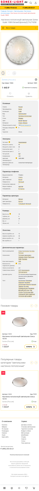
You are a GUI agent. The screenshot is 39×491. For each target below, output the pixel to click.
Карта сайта (5, 437)
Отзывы (23, 437)
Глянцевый (22, 203)
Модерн (21, 118)
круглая (21, 186)
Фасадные (31, 288)
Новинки (4, 433)
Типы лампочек (25, 443)
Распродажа (5, 431)
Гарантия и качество (27, 429)
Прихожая (31, 257)
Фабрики (4, 427)
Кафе (20, 259)
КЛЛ (20, 270)
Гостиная (21, 255)
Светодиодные (23, 272)
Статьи (23, 441)
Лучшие (33, 284)
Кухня (25, 257)
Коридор (24, 259)
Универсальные (23, 288)
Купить (29, 347)
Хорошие (21, 282)
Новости (23, 439)
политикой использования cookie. (20, 467)
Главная (3, 11)
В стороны (21, 189)
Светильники (18, 11)
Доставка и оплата (26, 425)
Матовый (21, 182)
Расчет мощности (26, 125)
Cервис (24, 421)
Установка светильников (28, 427)
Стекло (20, 123)
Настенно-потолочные (25, 116)
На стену (26, 286)
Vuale (20, 111)
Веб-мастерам (25, 433)
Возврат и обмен (26, 431)
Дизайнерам (24, 435)
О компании (7, 421)
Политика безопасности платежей (19, 455)
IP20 (20, 261)
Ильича (28, 284)
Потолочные (27, 292)
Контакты (4, 425)
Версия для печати (36, 79)
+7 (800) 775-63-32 (10, 8)
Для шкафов (28, 296)
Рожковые (29, 280)
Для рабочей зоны (24, 290)
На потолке (25, 251)
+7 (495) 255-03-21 (28, 8)
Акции (3, 435)
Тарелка (21, 286)
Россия (12, 80)
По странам (5, 429)
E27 (19, 154)
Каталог (10, 11)
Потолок (21, 253)
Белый (20, 120)
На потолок (22, 280)
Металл (25, 123)
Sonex (5, 79)
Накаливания (22, 142)
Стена (20, 251)
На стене (31, 251)
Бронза (25, 120)
